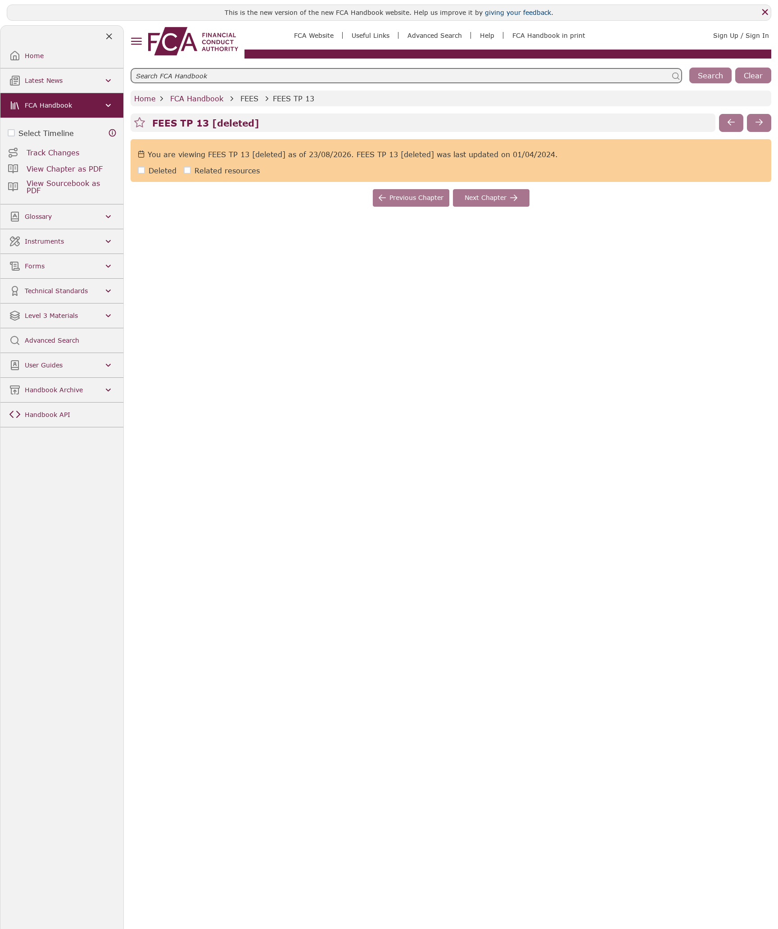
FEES (249, 98)
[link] (193, 41)
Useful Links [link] (370, 35)
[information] (112, 133)
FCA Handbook (196, 98)
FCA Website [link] (314, 35)
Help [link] (487, 35)
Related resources (227, 170)
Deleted (162, 170)
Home (145, 98)
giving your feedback (518, 12)
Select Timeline (46, 133)
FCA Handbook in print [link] (548, 35)
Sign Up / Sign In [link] (741, 35)
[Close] (765, 12)
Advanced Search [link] (434, 35)
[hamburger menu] (136, 41)
